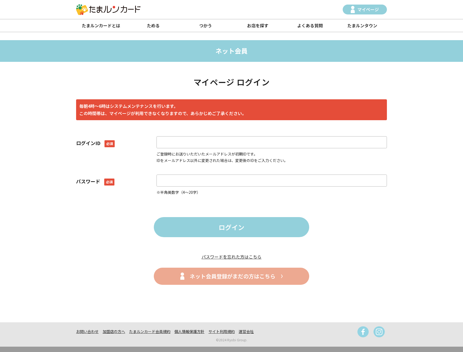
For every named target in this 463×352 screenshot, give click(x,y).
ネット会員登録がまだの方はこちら (232, 276)
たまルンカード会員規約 (149, 331)
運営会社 (246, 331)
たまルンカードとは (101, 25)
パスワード (94, 181)
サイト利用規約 (221, 331)
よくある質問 (310, 25)
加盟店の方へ (114, 331)
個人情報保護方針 (189, 331)
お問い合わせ (87, 331)
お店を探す (257, 25)
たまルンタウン (362, 25)
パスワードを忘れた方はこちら (231, 256)
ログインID (94, 142)
